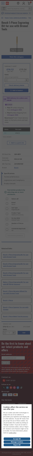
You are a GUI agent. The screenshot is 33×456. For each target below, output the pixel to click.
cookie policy (12, 433)
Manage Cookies (17, 442)
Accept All (17, 439)
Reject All (17, 445)
